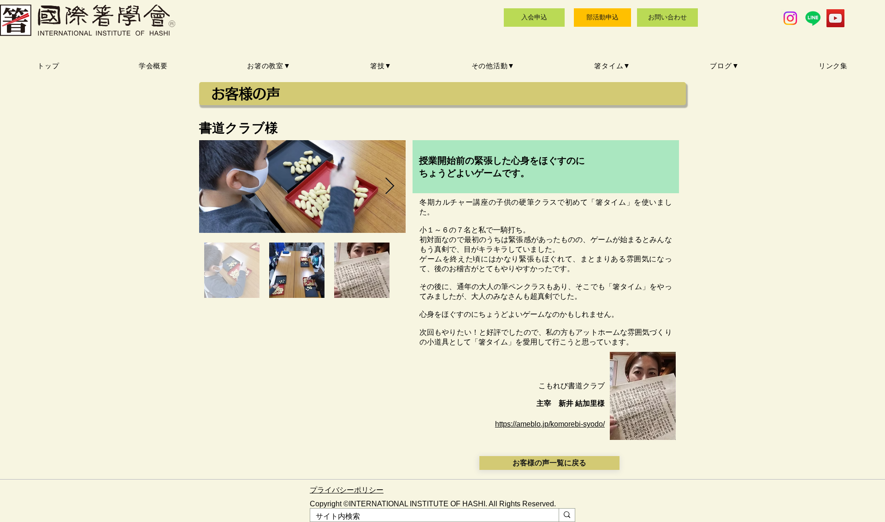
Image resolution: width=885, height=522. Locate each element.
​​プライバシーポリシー (347, 490)
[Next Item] (389, 187)
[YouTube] (835, 18)
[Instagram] (790, 18)
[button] (269, 66)
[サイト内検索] (567, 515)
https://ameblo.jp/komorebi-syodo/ (550, 424)
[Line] (813, 18)
